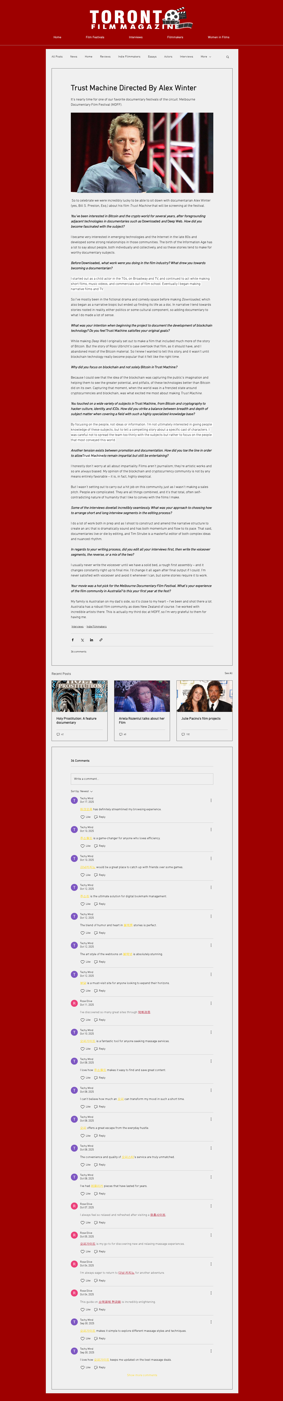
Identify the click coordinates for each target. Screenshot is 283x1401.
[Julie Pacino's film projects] (204, 696)
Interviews (186, 56)
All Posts (57, 56)
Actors (168, 56)
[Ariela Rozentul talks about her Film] (142, 696)
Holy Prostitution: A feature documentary (76, 721)
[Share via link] (101, 640)
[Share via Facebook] (73, 640)
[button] (227, 56)
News (73, 56)
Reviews (105, 56)
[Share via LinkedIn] (91, 640)
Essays (152, 56)
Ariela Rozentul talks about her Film (142, 721)
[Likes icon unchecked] (82, 817)
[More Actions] (211, 800)
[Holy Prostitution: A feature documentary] (79, 696)
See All (229, 673)
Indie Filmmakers (129, 56)
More (204, 56)
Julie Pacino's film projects (201, 719)
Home (88, 56)
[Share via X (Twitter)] (82, 640)
